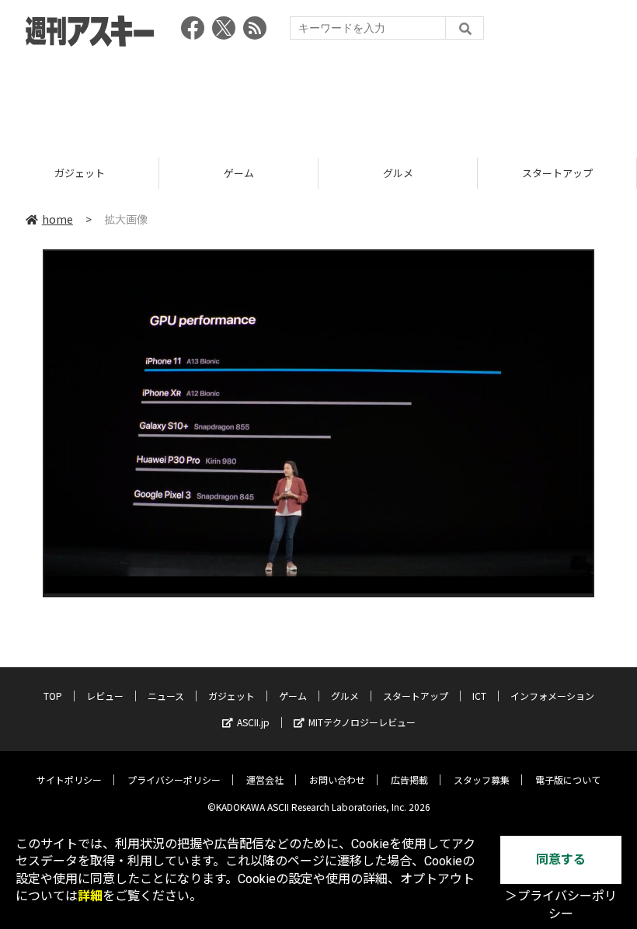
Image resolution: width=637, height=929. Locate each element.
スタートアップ (434, 172)
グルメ (275, 172)
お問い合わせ (337, 779)
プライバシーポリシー (174, 779)
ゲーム (116, 172)
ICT (479, 695)
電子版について (567, 779)
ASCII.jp (253, 722)
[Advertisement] (318, 97)
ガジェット (231, 695)
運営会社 (265, 779)
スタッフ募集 (482, 779)
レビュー (105, 695)
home (57, 219)
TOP (53, 695)
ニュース (166, 695)
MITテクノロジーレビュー (362, 722)
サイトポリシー (69, 779)
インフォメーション (552, 695)
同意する (561, 859)
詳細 (90, 896)
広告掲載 (409, 779)
